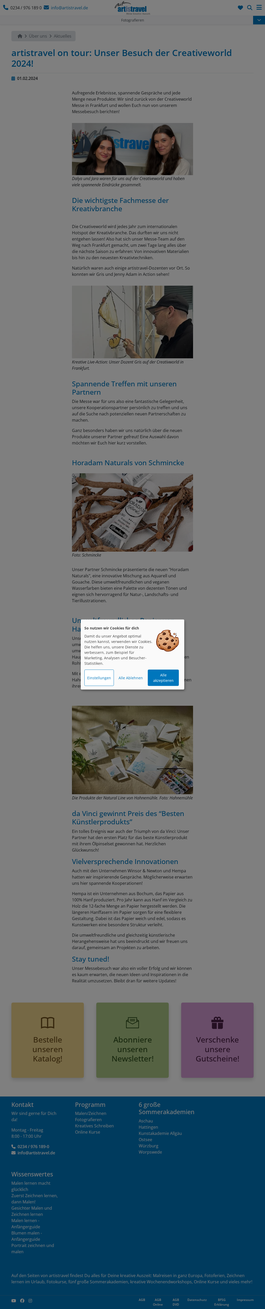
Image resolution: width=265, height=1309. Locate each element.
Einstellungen (99, 677)
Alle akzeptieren (163, 678)
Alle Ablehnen (131, 677)
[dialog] (132, 654)
